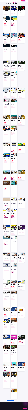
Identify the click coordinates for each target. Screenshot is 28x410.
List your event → (24, 408)
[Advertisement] (21, 24)
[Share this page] (26, 0)
